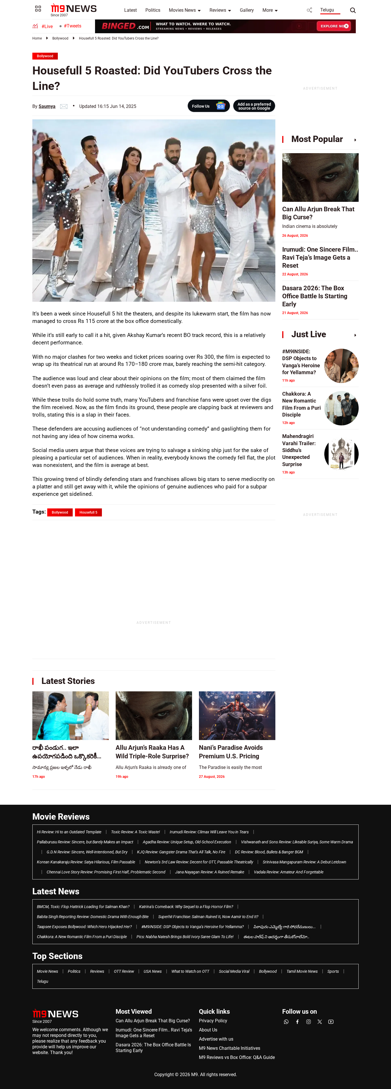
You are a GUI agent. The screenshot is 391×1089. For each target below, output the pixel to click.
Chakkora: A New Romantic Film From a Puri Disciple (82, 936)
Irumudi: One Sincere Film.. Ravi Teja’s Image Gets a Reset (154, 1032)
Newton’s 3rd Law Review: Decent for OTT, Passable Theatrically (199, 862)
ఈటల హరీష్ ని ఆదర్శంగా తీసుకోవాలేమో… (276, 936)
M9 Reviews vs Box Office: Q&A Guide (237, 1057)
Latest (130, 10)
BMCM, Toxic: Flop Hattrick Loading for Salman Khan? (83, 906)
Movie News (47, 971)
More (267, 10)
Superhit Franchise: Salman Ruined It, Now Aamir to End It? (208, 916)
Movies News (182, 10)
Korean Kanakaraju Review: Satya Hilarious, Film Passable (86, 862)
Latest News (55, 891)
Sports (333, 971)
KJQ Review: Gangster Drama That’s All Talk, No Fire (181, 852)
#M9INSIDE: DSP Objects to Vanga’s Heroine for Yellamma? (192, 926)
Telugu (327, 10)
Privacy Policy (213, 1020)
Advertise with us (216, 1039)
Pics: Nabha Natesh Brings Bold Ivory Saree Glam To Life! (185, 936)
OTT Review (124, 971)
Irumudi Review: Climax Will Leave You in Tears (209, 832)
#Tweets (72, 26)
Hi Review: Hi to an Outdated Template (69, 832)
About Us (208, 1030)
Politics (152, 10)
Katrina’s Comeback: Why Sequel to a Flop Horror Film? (186, 906)
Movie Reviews (61, 817)
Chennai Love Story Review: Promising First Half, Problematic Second (106, 872)
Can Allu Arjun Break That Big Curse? (153, 1020)
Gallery (247, 10)
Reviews (218, 10)
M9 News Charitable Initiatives (229, 1048)
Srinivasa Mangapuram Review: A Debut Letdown (304, 862)
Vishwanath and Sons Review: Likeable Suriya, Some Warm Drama (297, 842)
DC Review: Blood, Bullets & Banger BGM (269, 852)
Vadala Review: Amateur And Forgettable (288, 872)
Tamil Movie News (302, 971)
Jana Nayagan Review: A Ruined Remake (209, 872)
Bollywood (60, 38)
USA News (153, 971)
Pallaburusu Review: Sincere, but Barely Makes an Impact (85, 842)
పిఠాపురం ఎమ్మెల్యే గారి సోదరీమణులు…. (284, 926)
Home (37, 38)
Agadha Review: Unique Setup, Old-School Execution (187, 842)
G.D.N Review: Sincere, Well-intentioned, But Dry (87, 852)
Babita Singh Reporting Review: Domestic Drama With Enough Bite (93, 916)
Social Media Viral (234, 971)
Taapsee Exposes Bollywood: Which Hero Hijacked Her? (84, 926)
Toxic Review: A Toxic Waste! (135, 832)
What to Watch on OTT (190, 971)
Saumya (47, 106)
